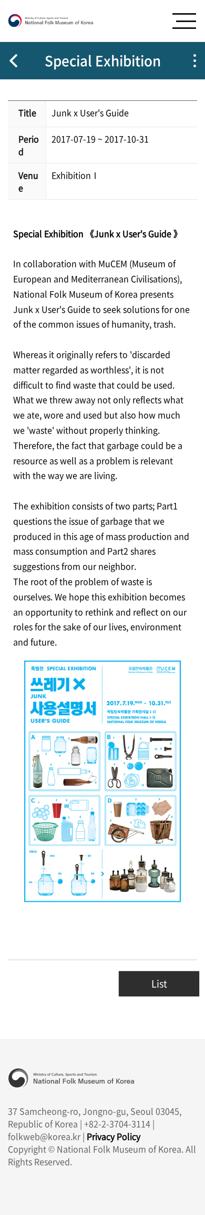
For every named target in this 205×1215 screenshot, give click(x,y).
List (159, 983)
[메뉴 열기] (184, 21)
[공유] (194, 60)
